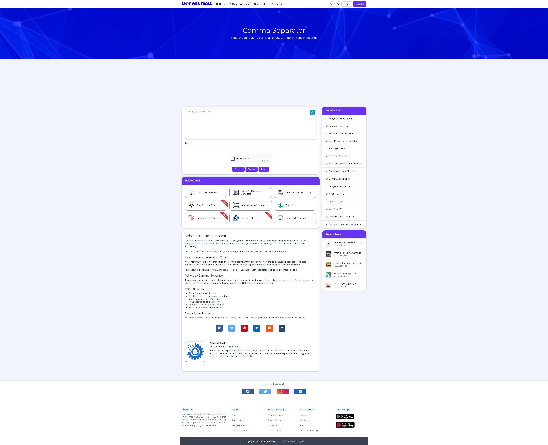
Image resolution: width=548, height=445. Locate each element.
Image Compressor (338, 126)
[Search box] (331, 4)
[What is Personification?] (328, 276)
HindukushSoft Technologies (289, 441)
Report (246, 4)
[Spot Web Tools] (198, 4)
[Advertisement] (274, 85)
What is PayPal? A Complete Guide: (348, 253)
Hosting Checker (337, 148)
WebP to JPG (335, 209)
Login (346, 4)
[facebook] (248, 391)
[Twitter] (231, 328)
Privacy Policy (273, 420)
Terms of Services (275, 415)
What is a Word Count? (345, 284)
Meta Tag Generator (339, 156)
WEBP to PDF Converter (341, 133)
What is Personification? (345, 273)
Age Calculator (336, 201)
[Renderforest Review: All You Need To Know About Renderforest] (328, 245)
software (210, 304)
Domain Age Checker (339, 179)
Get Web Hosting (309, 430)
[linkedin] (300, 391)
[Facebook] (219, 328)
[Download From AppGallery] (345, 424)
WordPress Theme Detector (343, 141)
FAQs (303, 425)
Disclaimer (272, 425)
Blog (234, 4)
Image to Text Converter (341, 118)
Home (222, 4)
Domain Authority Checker (342, 171)
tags (250, 283)
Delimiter (189, 143)
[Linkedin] (256, 328)
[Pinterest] (244, 328)
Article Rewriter (336, 194)
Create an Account (240, 430)
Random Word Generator (341, 216)
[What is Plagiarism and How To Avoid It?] (328, 266)
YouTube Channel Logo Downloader (346, 163)
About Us (304, 415)
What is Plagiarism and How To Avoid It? (348, 263)
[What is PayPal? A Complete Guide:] (328, 255)
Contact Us (262, 4)
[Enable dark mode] (337, 4)
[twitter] (265, 391)
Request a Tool (238, 425)
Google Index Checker (340, 186)
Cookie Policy (273, 430)
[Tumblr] (282, 328)
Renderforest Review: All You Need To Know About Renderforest (348, 242)
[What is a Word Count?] (328, 287)
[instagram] (283, 391)
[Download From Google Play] (344, 416)
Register (359, 4)
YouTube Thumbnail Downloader (345, 224)
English (278, 4)
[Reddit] (269, 328)
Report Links (237, 420)
